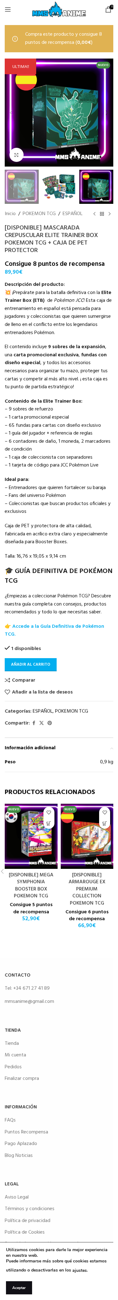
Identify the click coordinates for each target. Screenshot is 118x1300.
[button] (11, 112)
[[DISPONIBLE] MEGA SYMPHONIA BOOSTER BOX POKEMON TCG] (31, 836)
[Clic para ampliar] (16, 155)
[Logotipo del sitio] (59, 9)
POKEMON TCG (39, 214)
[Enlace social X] (41, 723)
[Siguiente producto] (109, 214)
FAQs (10, 1120)
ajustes (79, 1270)
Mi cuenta (15, 1055)
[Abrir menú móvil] (8, 9)
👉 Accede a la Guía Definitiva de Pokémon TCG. (54, 630)
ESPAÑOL (72, 214)
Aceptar (19, 1287)
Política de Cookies (25, 1232)
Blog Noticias (19, 1156)
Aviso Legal (17, 1197)
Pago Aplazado (21, 1144)
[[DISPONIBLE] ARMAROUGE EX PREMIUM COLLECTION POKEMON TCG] (87, 836)
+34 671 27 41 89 (31, 988)
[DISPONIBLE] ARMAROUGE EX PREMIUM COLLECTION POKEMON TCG (87, 889)
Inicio (10, 214)
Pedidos (13, 1067)
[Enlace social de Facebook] (33, 723)
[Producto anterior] (94, 214)
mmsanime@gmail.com (29, 1002)
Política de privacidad (27, 1221)
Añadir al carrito (30, 664)
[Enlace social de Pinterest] (50, 723)
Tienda (12, 1043)
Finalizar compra (22, 1079)
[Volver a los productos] (102, 214)
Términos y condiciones (29, 1209)
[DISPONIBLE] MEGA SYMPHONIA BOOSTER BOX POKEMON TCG (31, 885)
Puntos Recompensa (26, 1132)
